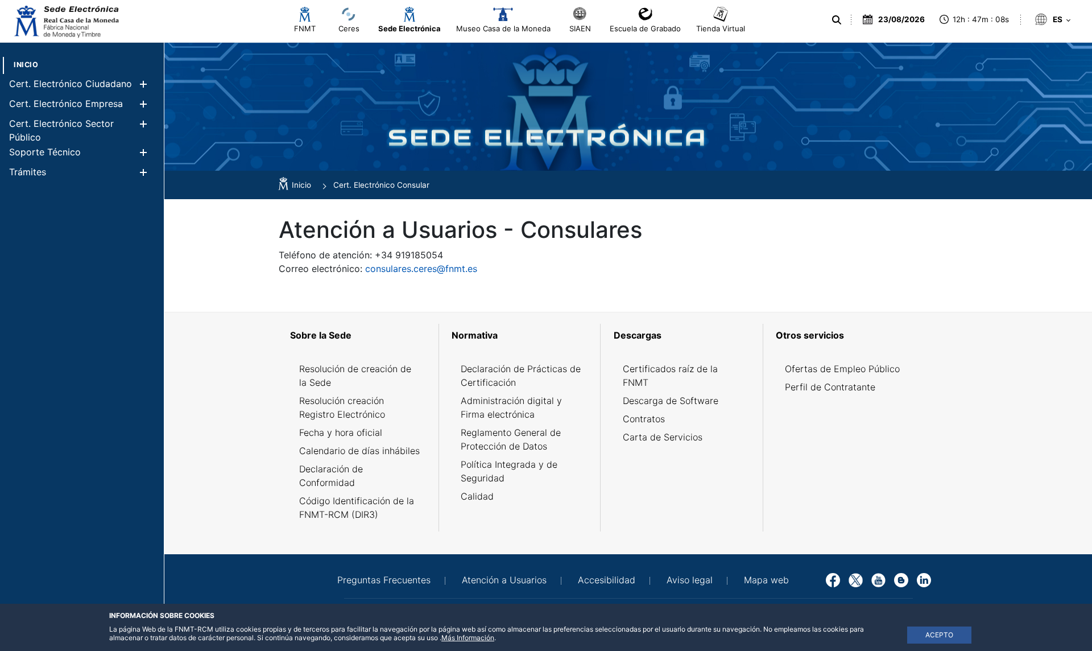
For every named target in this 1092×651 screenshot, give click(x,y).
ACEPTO (939, 635)
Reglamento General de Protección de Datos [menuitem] (511, 439)
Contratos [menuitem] (644, 419)
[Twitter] (856, 579)
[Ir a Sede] (65, 21)
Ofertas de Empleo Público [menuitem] (842, 368)
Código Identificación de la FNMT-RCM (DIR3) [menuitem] (356, 507)
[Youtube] (878, 579)
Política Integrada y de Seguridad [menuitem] (509, 471)
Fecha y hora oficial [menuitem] (340, 432)
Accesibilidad (606, 580)
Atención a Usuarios (504, 580)
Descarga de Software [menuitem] (670, 400)
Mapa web (766, 580)
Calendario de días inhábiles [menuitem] (359, 450)
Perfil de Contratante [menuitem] (830, 387)
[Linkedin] (924, 579)
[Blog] (901, 579)
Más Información (467, 637)
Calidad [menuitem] (477, 496)
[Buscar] (836, 20)
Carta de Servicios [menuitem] (662, 437)
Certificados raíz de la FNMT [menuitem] (670, 375)
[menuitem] (25, 64)
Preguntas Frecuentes (384, 580)
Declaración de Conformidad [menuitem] (331, 475)
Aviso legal (690, 580)
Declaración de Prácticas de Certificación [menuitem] (521, 375)
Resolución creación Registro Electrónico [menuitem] (342, 407)
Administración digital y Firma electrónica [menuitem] (511, 407)
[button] (143, 84)
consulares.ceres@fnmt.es (421, 268)
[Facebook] (833, 579)
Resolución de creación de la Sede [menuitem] (355, 375)
